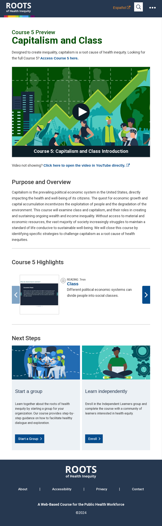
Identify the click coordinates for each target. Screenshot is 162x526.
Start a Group (28, 439)
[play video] (81, 112)
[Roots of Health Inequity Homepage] (18, 8)
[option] (81, 295)
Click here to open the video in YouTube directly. (86, 165)
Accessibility (61, 489)
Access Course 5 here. (59, 58)
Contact (138, 489)
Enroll (92, 439)
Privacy (101, 489)
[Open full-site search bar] (138, 6)
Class (72, 283)
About (22, 489)
